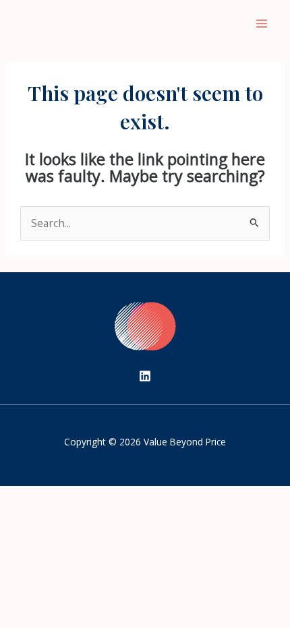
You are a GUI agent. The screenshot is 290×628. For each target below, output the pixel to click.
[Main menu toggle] (262, 23)
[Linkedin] (145, 376)
